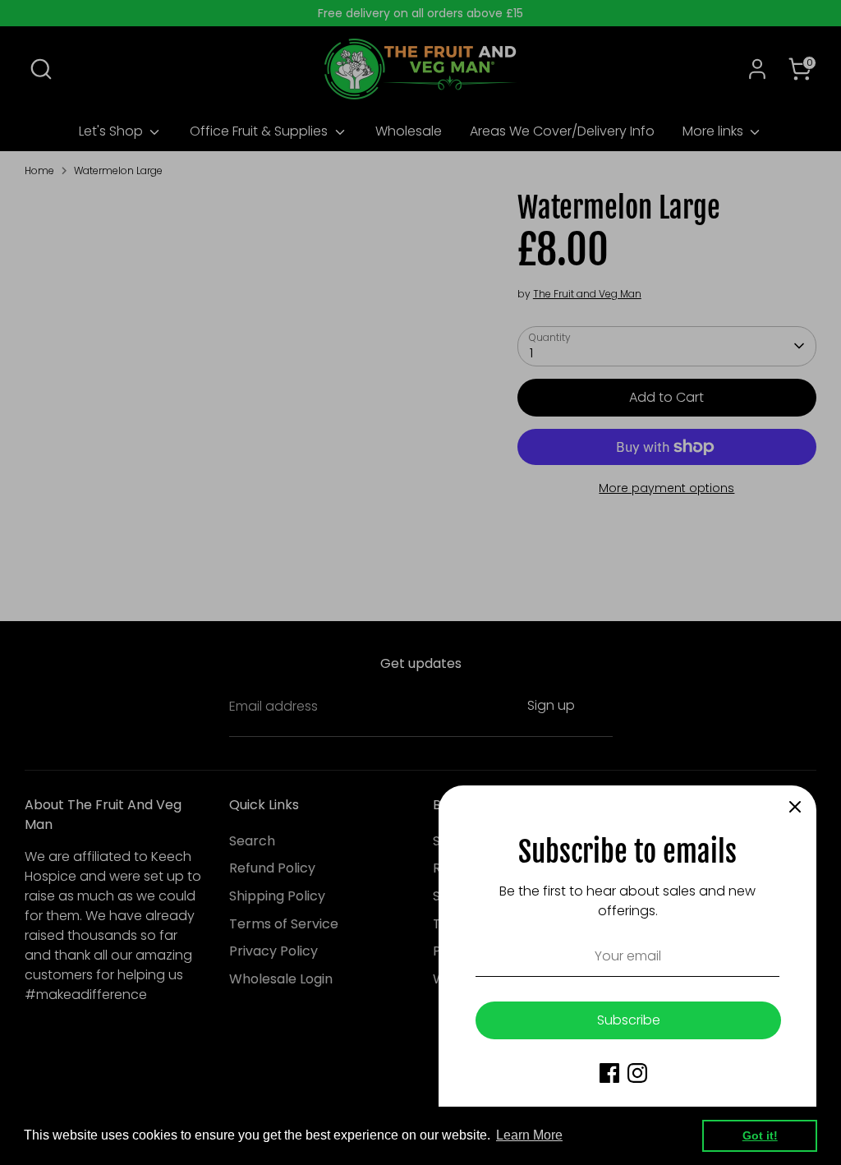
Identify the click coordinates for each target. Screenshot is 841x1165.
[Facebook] (609, 1073)
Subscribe (628, 1020)
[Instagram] (637, 1073)
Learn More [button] (529, 1135)
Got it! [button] (760, 1135)
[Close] (795, 807)
